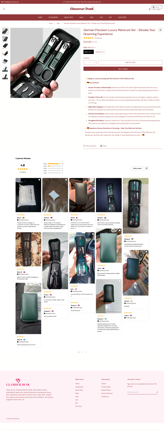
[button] (158, 9)
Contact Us (105, 396)
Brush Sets (68, 17)
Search (103, 383)
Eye (110, 17)
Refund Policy (106, 390)
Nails (81, 17)
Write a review (137, 168)
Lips (101, 17)
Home (40, 17)
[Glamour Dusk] (82, 9)
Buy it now (123, 69)
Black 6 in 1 (88, 52)
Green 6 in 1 (100, 52)
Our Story (122, 17)
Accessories (53, 17)
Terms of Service (107, 393)
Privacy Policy (106, 387)
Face (91, 17)
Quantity (86, 58)
